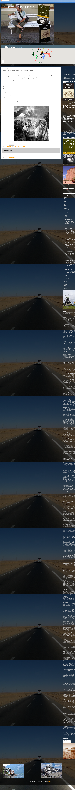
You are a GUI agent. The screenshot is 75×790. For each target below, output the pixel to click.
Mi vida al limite (68, 599)
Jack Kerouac (64, 496)
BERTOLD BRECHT (68, 356)
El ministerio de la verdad (69, 427)
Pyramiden (73, 641)
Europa (65, 453)
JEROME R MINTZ (69, 500)
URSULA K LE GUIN (69, 713)
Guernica (64, 473)
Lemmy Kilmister (70, 553)
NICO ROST (69, 615)
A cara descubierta (67, 316)
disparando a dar (65, 404)
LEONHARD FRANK (69, 556)
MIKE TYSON (65, 602)
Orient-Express (70, 621)
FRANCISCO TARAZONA (68, 458)
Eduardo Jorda (72, 407)
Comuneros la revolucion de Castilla (67, 385)
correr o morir (65, 388)
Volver (71, 727)
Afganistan (64, 319)
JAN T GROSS (68, 497)
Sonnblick (64, 674)
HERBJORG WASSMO (72, 480)
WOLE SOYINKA (72, 732)
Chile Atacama (71, 377)
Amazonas (65, 332)
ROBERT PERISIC (71, 652)
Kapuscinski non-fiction (71, 516)
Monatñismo (67, 605)
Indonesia (71, 489)
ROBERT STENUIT (71, 653)
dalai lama (68, 393)
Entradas (65, 740)
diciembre (66, 209)
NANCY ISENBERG (71, 610)
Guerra (68, 473)
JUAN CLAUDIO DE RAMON (67, 513)
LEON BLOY (70, 554)
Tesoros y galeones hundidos (69, 684)
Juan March (65, 514)
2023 (65, 201)
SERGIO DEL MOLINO (67, 665)
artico (64, 346)
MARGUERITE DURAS (66, 586)
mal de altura (68, 576)
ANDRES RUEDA (69, 335)
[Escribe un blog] (10, 145)
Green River (65, 472)
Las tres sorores (70, 551)
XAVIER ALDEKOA (65, 734)
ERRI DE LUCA (65, 447)
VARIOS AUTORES (65, 715)
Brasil (66, 363)
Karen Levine (71, 517)
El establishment (68, 418)
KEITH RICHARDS (71, 519)
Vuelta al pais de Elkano (66, 728)
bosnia (64, 363)
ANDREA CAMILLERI (66, 334)
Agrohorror (69, 320)
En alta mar (68, 440)
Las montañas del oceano (66, 550)
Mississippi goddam (70, 604)
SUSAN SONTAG (65, 677)
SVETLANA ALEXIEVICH (21, 146)
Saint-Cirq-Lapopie (66, 660)
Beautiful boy (65, 353)
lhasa (63, 557)
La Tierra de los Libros (18, 7)
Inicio (32, 155)
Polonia (64, 639)
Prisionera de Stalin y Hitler (70, 640)
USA (73, 713)
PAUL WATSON (69, 629)
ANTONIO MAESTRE (68, 341)
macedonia (69, 574)
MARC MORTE (73, 580)
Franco (67, 459)
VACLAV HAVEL (65, 714)
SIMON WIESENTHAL (71, 670)
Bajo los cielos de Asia (70, 351)
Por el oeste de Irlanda (71, 639)
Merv (68, 596)
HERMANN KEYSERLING (70, 481)
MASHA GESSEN (65, 591)
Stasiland (72, 674)
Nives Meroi (72, 616)
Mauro (65, 592)
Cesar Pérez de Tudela (66, 374)
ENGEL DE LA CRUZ (65, 445)
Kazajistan (65, 519)
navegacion (72, 612)
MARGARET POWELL (70, 582)
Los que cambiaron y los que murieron (68, 569)
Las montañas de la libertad (66, 549)
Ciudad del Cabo (70, 381)
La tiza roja (69, 544)
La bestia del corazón (66, 525)
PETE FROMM (65, 632)
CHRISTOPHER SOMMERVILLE (67, 380)
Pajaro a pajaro (73, 623)
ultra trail (72, 699)
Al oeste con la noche (70, 321)
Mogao (64, 605)
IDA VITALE (71, 487)
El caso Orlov (68, 414)
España (64, 450)
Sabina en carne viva (66, 659)
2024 (65, 200)
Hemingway (69, 478)
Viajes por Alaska (71, 719)
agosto (66, 215)
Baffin (63, 350)
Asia (69, 347)
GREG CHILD (71, 472)
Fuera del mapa (68, 463)
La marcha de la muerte (67, 535)
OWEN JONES (68, 622)
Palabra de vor (66, 624)
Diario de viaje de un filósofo (66, 401)
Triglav (72, 696)
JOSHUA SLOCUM (71, 511)
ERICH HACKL (69, 446)
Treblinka (71, 693)
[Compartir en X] (11, 145)
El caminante (65, 413)
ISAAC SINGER (65, 493)
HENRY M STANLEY (65, 480)
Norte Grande (72, 617)
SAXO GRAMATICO (65, 663)
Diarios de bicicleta (67, 402)
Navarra (68, 612)
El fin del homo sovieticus (68, 419)
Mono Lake (71, 605)
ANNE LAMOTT (71, 338)
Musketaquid (65, 608)
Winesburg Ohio (66, 732)
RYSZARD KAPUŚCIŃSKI (66, 658)
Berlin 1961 (70, 354)
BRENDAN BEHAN (71, 363)
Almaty (67, 330)
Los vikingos (69, 572)
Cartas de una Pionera (68, 371)
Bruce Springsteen (66, 364)
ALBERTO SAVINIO (67, 324)
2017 (65, 281)
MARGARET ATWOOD (70, 581)
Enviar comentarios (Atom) (11, 157)
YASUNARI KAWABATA (72, 735)
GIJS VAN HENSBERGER (67, 469)
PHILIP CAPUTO (66, 635)
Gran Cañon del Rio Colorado (70, 471)
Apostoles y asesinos (66, 343)
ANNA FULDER (69, 336)
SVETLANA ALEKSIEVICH (67, 678)
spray (68, 674)
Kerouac (64, 520)
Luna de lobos (65, 574)
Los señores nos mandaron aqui (71, 570)
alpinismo (65, 331)
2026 (65, 197)
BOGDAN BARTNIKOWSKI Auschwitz (68, 361)
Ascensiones (65, 347)
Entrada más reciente (7, 155)
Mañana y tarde (67, 580)
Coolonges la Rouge (65, 387)
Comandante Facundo (66, 383)
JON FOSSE (66, 506)
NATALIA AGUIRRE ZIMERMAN (67, 611)
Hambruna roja (70, 475)
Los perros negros (70, 568)
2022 (65, 202)
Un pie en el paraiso (66, 705)
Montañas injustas (70, 606)
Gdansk (67, 465)
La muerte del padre (70, 537)
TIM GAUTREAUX (69, 689)
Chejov (69, 375)
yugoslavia (68, 737)
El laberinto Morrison (68, 424)
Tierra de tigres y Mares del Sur (67, 688)
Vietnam (65, 723)
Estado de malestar (65, 451)
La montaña (65, 536)
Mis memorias (64, 604)
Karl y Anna (69, 518)
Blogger (49, 781)
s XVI (74, 658)
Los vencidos (72, 571)
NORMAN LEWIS (66, 617)
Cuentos (65, 390)
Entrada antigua (56, 155)
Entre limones (71, 445)
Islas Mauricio (72, 494)
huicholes (67, 486)
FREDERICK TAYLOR (67, 462)
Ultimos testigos (68, 699)
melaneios (64, 594)
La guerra (67, 531)
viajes (71, 718)
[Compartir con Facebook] (12, 145)
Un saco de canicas (65, 707)
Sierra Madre (66, 668)
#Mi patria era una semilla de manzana (68, 314)
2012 (65, 288)
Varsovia (70, 715)
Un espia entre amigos (70, 702)
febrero (66, 278)
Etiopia (71, 452)
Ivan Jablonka (66, 495)
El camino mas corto (71, 413)
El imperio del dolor (68, 423)
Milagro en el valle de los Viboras (68, 603)
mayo (66, 274)
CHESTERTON (65, 376)
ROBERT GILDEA (72, 651)
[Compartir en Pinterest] (13, 145)
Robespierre (71, 654)
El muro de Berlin (70, 428)
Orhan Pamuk (65, 621)
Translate (70, 189)
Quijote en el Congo (67, 642)
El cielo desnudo (68, 415)
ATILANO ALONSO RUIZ (69, 348)
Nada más (64, 609)
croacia (70, 389)
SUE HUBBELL (68, 676)
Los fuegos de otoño (69, 564)
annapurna (73, 337)
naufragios (64, 612)
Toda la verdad (72, 690)
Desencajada (65, 399)
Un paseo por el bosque (66, 704)
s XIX (71, 658)
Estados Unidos (71, 451)
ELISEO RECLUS (69, 438)
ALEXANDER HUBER (71, 326)
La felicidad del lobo (68, 530)
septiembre (67, 213)
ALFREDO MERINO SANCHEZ (67, 329)
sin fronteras (67, 671)
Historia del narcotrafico (70, 484)
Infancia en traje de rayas (66, 490)
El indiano (73, 423)
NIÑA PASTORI (68, 616)
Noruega (64, 618)
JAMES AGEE (70, 496)
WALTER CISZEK (65, 729)
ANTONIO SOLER (69, 342)
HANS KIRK (65, 476)
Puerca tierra (68, 641)
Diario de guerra (68, 400)
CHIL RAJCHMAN (66, 377)
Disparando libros (72, 404)
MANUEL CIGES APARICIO (71, 578)
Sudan (64, 676)
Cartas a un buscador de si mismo (68, 370)
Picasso (67, 636)
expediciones (69, 454)
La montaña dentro (71, 536)
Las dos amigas (69, 548)
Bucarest (73, 364)
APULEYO (64, 344)
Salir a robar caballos (72, 660)
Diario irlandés (73, 401)
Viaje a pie (68, 717)
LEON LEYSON (65, 555)
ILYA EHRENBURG (68, 488)
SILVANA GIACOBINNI (66, 669)
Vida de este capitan (70, 721)
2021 (65, 204)
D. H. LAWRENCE (72, 392)
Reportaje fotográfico (69, 647)
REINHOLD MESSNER (66, 646)
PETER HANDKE (69, 633)
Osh (73, 621)
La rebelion (67, 541)
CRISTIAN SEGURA (65, 389)
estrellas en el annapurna (66, 452)
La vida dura (70, 545)
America (69, 332)
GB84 (63, 465)
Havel (69, 476)
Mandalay (64, 577)
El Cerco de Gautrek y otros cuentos (69, 119)
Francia (68, 457)
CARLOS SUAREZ (66, 369)
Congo (68, 386)
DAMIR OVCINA (73, 393)
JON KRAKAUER (71, 506)
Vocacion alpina (70, 726)
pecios (72, 629)
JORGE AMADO (68, 507)
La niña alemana (69, 538)
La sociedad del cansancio (69, 543)
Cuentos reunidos (69, 391)
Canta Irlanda (70, 367)
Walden (71, 728)
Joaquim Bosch (69, 503)
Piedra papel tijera (71, 636)
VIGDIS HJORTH (70, 723)
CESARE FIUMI (73, 374)
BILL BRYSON (68, 358)
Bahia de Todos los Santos (69, 350)
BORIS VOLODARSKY (68, 362)
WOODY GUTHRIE (70, 733)
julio (65, 216)
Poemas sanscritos (68, 638)
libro (69, 557)
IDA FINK (67, 487)
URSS (64, 713)
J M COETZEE (70, 495)
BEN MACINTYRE (71, 353)
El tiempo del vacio (67, 434)
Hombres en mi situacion (69, 485)
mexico (71, 596)
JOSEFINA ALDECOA (66, 509)
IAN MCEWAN (72, 486)
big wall (64, 358)
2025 (65, 198)
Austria (72, 349)
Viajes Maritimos (65, 719)
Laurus (74, 551)
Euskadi (70, 453)
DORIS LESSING (70, 405)
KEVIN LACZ (68, 520)
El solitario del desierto (66, 433)
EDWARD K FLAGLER (66, 410)
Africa (68, 319)
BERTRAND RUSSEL (65, 357)
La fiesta (74, 530)
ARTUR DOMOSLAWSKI (69, 346)
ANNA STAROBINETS (66, 337)
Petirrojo (70, 634)
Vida (65, 721)
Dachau (65, 393)
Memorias (72, 594)
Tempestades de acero (66, 683)
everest (74, 453)
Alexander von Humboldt (71, 327)
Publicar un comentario (8, 150)
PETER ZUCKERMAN (65, 634)
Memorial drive (68, 594)
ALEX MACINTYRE (71, 325)
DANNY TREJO (67, 394)
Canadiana (65, 367)
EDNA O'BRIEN (65, 407)
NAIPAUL (65, 610)
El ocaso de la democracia (69, 429)
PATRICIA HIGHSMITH (68, 627)
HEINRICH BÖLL (66, 477)
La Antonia (67, 523)
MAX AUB (68, 592)
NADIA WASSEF (69, 609)
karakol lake (64, 517)
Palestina (71, 624)
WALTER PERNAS (71, 729)
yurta (71, 737)
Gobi (67, 470)
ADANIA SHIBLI (69, 318)
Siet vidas (70, 668)
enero (66, 279)
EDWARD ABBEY (65, 409)
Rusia (67, 657)
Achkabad (64, 318)
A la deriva (72, 316)
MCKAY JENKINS (69, 593)
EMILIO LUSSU (72, 439)
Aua (74, 348)
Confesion (64, 386)
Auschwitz (68, 349)
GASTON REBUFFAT (71, 464)
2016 (65, 282)
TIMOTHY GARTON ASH (66, 690)
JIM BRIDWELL (69, 502)
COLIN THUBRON (69, 382)
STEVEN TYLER (71, 675)
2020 (65, 205)
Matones (70, 591)
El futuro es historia (68, 420)
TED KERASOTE (70, 682)
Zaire (73, 737)
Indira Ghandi (67, 489)
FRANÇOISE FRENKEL (66, 460)
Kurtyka (72, 522)
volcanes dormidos (66, 727)
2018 (65, 208)
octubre (66, 212)
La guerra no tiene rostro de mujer (11, 146)
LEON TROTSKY (70, 555)
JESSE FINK (68, 501)
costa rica (69, 388)
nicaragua (64, 615)
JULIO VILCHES (71, 515)
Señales (67, 664)
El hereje (73, 420)
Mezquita (70, 597)
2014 (65, 285)
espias (67, 450)
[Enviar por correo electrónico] (9, 145)
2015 (65, 284)
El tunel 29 (67, 435)
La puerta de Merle (72, 540)
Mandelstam (69, 577)
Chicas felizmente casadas (71, 376)
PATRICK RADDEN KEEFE (67, 628)
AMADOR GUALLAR (70, 331)
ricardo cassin (66, 648)
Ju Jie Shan (65, 512)
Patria (64, 627)
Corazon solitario (72, 387)
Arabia (68, 344)
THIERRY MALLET (69, 685)
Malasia (72, 576)
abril (65, 275)
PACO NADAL (68, 623)
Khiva (72, 520)
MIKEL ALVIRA (70, 602)
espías (70, 450)
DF (72, 399)
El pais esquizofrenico (68, 430)
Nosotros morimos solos (69, 618)
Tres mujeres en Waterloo (67, 695)
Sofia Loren (64, 673)
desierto (69, 399)
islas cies (68, 494)
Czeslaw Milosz (65, 392)
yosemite (64, 737)
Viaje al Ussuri (68, 718)
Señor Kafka (70, 664)
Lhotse (66, 557)
